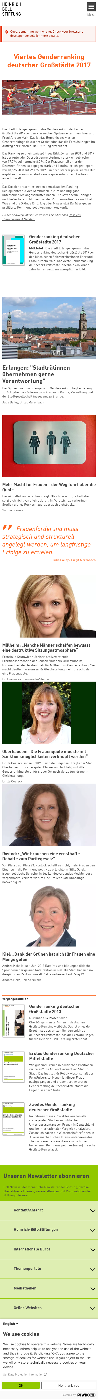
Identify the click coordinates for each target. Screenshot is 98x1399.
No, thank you (68, 1385)
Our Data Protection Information (23, 1374)
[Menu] (91, 6)
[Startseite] (41, 9)
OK (21, 1385)
